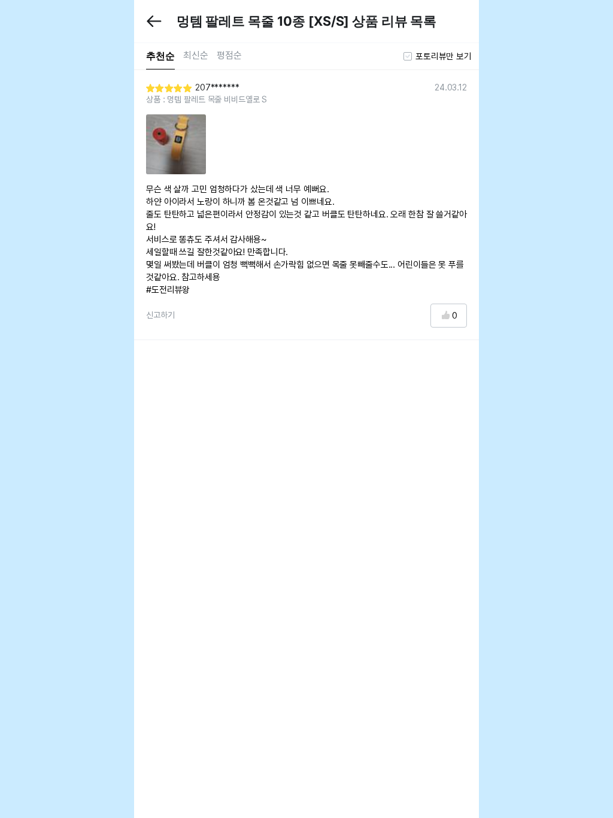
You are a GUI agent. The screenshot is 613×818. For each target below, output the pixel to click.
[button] (155, 21)
